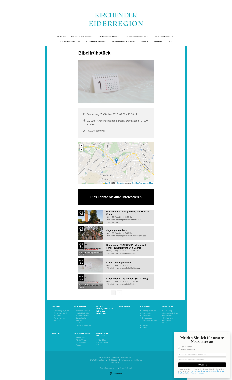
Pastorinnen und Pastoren (81, 37)
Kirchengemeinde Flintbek (70, 41)
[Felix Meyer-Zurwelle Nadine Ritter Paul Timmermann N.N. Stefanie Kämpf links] (91, 36)
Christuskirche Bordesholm (136, 37)
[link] (61, 36)
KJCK (169, 41)
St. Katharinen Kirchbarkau (108, 37)
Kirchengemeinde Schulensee (123, 41)
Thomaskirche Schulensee (102, 334)
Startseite (60, 37)
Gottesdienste (124, 306)
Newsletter (158, 41)
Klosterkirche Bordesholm (163, 37)
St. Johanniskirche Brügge (95, 41)
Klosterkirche (167, 306)
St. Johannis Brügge (82, 333)
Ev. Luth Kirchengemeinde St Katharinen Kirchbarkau (104, 309)
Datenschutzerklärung (107, 368)
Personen (56, 333)
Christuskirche (80, 306)
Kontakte (144, 41)
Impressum (115, 362)
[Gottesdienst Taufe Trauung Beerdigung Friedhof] (119, 36)
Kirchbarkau (145, 306)
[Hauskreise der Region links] (65, 36)
